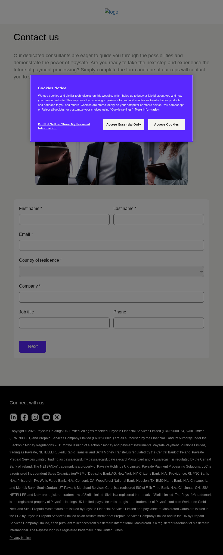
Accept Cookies (166, 124)
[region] (111, 108)
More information (147, 109)
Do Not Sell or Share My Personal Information (64, 126)
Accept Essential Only (123, 124)
